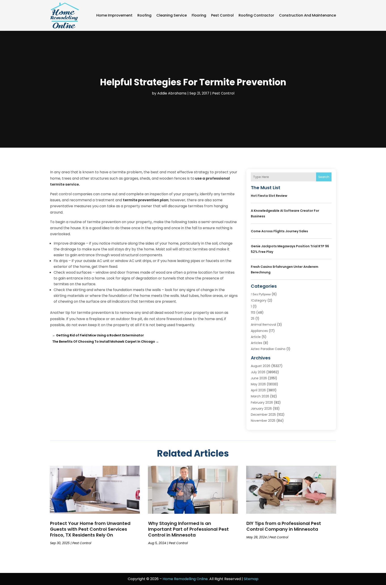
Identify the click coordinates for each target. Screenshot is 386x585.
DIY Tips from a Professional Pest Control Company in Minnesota (283, 526)
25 (252, 318)
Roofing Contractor (256, 15)
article (256, 337)
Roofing (144, 15)
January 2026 (261, 408)
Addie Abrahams (172, 93)
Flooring (199, 15)
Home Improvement (114, 15)
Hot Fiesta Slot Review (269, 195)
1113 (253, 312)
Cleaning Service (171, 15)
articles (256, 343)
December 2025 (263, 414)
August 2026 (260, 366)
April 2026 (258, 390)
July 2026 (258, 372)
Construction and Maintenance (307, 15)
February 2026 (262, 402)
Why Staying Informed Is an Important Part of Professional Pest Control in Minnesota (188, 529)
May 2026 (258, 384)
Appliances (259, 331)
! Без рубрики (261, 294)
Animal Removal (263, 324)
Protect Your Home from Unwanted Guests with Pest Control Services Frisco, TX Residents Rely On (90, 529)
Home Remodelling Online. (185, 578)
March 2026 (260, 396)
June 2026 (259, 378)
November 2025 (263, 420)
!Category (258, 300)
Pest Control (222, 15)
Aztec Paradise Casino (268, 349)
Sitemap (251, 578)
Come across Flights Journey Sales (279, 231)
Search (323, 177)
